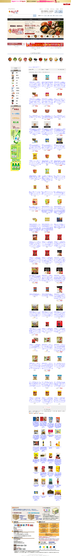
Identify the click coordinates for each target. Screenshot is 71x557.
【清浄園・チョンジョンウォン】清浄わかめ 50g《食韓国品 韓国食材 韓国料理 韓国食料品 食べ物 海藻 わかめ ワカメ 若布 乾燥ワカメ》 (50, 486)
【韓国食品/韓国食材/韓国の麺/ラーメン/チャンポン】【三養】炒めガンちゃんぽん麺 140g (35, 295)
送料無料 (47, 69)
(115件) (61, 264)
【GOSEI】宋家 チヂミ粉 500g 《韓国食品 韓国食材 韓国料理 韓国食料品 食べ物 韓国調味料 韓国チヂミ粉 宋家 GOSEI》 (36, 460)
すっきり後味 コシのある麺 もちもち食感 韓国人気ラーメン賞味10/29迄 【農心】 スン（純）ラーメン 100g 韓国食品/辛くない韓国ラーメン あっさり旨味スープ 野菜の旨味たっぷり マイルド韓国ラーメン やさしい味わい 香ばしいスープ (47, 178)
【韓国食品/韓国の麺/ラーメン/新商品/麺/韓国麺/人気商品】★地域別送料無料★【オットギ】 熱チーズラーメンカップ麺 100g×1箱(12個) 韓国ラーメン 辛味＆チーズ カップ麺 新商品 (59, 163)
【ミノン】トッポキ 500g (36, 472)
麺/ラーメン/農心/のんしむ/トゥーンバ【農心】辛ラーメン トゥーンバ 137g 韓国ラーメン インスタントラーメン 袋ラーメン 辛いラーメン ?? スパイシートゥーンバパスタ (47, 193)
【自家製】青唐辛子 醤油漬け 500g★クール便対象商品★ (50, 495)
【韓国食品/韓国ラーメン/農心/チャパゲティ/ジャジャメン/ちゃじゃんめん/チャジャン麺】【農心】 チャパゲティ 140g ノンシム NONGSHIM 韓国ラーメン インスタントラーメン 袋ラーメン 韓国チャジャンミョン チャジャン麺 (47, 347)
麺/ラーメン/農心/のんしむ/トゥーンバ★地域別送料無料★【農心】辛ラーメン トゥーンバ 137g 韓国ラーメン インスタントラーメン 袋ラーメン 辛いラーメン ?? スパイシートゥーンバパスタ (35, 208)
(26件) (49, 351)
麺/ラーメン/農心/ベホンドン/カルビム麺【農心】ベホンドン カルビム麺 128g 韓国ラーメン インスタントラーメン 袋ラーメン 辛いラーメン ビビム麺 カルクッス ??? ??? (60, 177)
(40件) (37, 350)
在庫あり (43, 69)
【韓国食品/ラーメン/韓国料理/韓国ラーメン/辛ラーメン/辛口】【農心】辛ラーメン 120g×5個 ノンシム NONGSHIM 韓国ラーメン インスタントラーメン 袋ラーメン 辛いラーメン (59, 330)
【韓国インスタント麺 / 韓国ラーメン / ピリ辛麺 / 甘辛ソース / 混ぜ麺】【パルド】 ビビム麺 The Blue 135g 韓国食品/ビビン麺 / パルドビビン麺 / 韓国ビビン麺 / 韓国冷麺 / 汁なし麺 (60, 226)
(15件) (49, 371)
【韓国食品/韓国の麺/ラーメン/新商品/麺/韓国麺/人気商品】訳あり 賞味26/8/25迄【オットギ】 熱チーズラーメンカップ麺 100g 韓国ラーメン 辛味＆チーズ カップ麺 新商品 (35, 177)
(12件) (61, 283)
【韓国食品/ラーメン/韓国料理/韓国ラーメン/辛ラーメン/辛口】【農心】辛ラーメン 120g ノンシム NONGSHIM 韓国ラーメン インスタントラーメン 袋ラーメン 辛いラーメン (47, 330)
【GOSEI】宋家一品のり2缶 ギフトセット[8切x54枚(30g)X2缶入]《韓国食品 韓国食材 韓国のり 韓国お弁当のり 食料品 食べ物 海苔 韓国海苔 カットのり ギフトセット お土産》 (43, 459)
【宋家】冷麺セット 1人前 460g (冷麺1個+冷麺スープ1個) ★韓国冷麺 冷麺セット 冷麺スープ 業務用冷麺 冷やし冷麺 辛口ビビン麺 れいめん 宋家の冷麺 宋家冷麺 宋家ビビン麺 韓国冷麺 (36, 423)
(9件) (61, 352)
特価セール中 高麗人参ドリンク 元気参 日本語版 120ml (57, 486)
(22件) (37, 283)
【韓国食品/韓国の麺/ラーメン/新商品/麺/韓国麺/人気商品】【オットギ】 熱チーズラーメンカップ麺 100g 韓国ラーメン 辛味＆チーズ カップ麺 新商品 (47, 163)
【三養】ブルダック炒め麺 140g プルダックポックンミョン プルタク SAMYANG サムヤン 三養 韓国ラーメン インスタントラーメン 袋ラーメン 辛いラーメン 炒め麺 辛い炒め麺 (36, 449)
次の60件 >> (49, 407)
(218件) (61, 301)
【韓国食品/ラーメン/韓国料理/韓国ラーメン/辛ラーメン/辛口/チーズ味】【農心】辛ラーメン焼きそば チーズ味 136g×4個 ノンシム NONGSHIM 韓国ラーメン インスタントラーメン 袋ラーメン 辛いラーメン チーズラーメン (59, 401)
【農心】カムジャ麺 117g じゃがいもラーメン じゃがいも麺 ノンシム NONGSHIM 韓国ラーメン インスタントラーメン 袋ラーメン (50, 474)
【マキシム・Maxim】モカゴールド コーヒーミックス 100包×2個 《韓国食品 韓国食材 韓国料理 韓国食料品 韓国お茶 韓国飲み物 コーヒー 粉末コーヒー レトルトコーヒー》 (58, 474)
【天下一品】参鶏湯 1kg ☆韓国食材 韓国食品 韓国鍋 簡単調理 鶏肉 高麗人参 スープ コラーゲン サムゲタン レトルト (50, 460)
